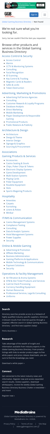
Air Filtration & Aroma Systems (21, 277)
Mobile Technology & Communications (24, 262)
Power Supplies (13, 237)
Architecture (12, 134)
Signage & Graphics (15, 143)
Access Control (13, 60)
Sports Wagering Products (19, 191)
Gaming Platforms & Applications (22, 259)
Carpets (10, 203)
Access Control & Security (17, 56)
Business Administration (18, 256)
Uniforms (10, 296)
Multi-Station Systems (16, 175)
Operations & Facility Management (22, 273)
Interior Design (13, 140)
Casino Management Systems (20, 222)
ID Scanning (12, 75)
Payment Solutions (15, 265)
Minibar (10, 212)
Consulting (11, 69)
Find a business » (9, 331)
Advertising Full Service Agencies (21, 97)
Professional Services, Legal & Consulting (26, 293)
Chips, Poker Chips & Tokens (20, 166)
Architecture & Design (15, 130)
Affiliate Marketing (15, 253)
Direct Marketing (14, 109)
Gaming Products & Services (19, 156)
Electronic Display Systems (19, 169)
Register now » (8, 395)
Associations (9, 152)
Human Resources (15, 290)
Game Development (16, 172)
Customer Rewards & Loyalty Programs (25, 103)
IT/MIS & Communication (17, 218)
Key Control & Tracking (17, 78)
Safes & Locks (12, 84)
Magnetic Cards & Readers (19, 81)
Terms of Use (27, 424)
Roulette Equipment (16, 185)
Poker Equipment (14, 181)
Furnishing (11, 206)
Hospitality (8, 196)
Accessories (12, 160)
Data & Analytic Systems (17, 231)
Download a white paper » (13, 363)
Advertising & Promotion (18, 250)
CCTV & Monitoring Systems (19, 66)
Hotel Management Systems (19, 234)
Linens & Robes (13, 209)
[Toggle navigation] (45, 15)
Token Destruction (15, 87)
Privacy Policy (9, 424)
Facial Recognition (15, 72)
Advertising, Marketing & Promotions (24, 93)
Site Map (42, 424)
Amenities (11, 200)
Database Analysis (15, 106)
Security (10, 240)
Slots (8, 188)
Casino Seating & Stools (17, 163)
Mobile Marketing (14, 112)
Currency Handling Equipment (20, 287)
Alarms (9, 63)
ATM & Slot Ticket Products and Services (25, 280)
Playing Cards (12, 178)
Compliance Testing (15, 225)
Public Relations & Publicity (19, 125)
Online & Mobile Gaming (16, 246)
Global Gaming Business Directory (16, 22)
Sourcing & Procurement (18, 146)
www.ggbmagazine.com (27, 426)
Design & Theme (14, 137)
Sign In (34, 14)
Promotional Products (17, 121)
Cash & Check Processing (18, 284)
